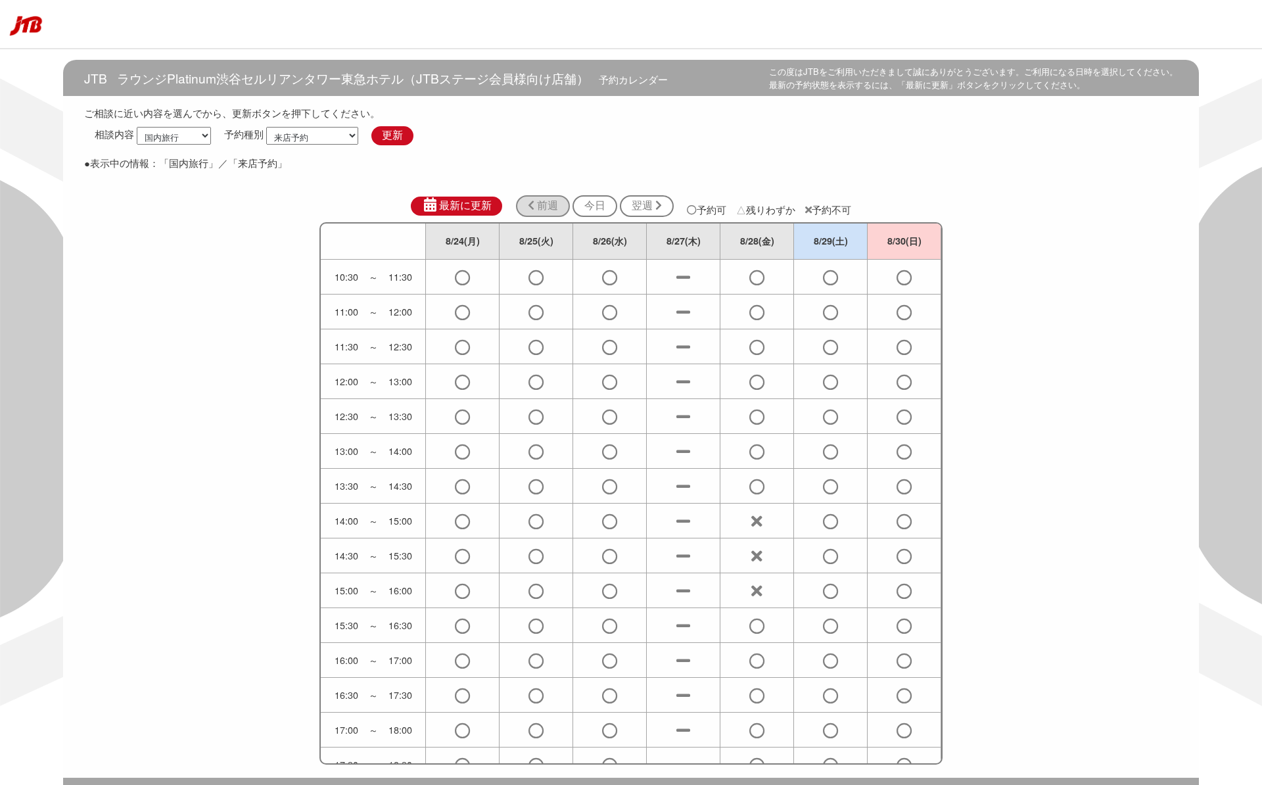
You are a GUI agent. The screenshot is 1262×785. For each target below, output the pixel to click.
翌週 (643, 205)
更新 (392, 135)
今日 (594, 205)
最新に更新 (465, 205)
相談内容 (114, 134)
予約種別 (244, 134)
